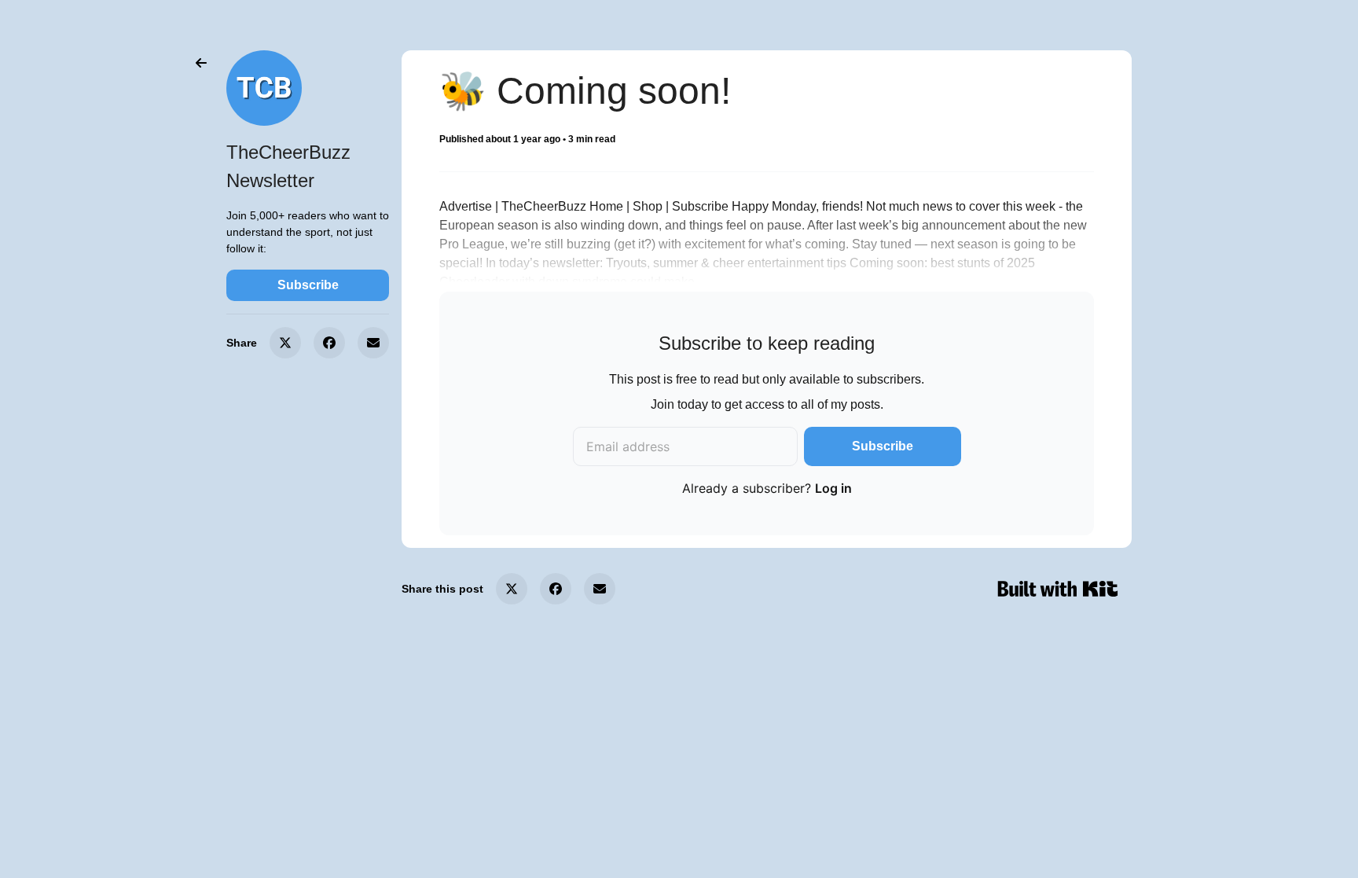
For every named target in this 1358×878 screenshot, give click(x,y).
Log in (833, 488)
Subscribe (308, 285)
